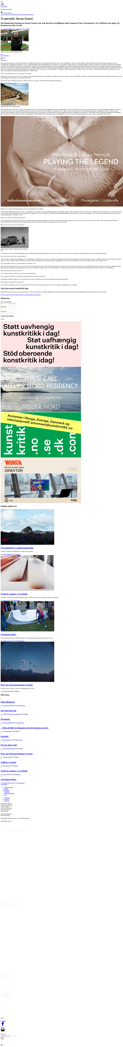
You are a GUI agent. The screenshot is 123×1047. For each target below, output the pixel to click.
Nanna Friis (6, 600)
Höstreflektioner (8, 702)
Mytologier (5, 719)
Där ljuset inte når (8, 711)
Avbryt (2, 319)
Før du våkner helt (9, 745)
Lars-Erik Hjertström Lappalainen (11, 714)
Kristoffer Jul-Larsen (8, 641)
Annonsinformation (9, 793)
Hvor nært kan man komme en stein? (17, 685)
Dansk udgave (4, 14)
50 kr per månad (5, 294)
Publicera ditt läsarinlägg (7, 316)
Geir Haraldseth (7, 29)
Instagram (6, 800)
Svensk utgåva (19, 14)
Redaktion (6, 790)
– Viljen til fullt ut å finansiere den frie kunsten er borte (24, 728)
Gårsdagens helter (8, 634)
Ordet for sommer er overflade (14, 594)
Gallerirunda (16, 600)
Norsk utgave (11, 14)
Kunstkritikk (4, 6)
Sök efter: (3, 1034)
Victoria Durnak (7, 691)
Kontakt (6, 789)
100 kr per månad (14, 294)
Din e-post (3, 311)
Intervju (18, 29)
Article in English (25, 29)
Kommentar (21, 641)
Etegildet (4, 736)
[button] (2, 2)
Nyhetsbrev (7, 797)
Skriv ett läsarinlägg (6, 302)
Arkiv (5, 795)
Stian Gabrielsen (7, 554)
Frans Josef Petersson (8, 705)
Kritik (17, 691)
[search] (2, 4)
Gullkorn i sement (8, 762)
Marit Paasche (6, 766)
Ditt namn (3, 306)
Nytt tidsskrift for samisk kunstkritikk (17, 548)
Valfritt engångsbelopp (35, 294)
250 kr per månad (24, 294)
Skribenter (6, 792)
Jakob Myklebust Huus (9, 748)
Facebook (6, 799)
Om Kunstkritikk (8, 787)
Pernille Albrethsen (8, 722)
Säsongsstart (22, 705)
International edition (28, 14)
